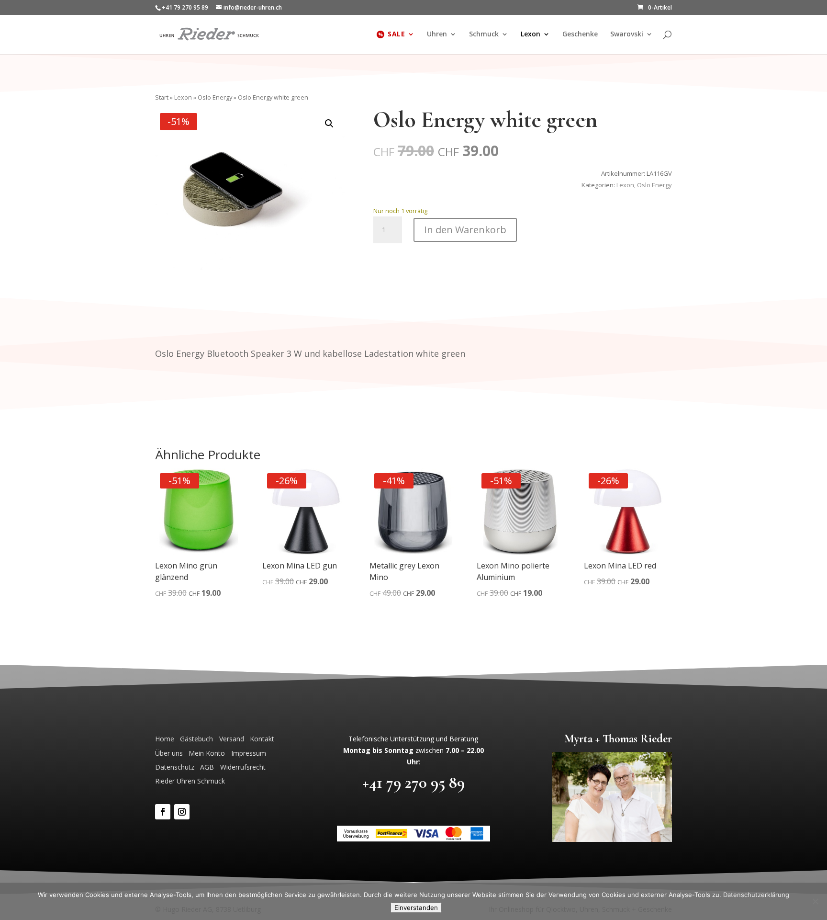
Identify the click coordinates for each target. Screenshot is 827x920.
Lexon (530, 34)
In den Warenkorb (465, 229)
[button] (329, 123)
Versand (231, 738)
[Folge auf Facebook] (162, 811)
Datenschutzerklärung (756, 894)
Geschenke (580, 34)
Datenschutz (174, 767)
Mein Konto (207, 753)
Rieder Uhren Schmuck (190, 780)
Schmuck (484, 34)
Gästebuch (196, 738)
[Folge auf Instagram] (182, 811)
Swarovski (626, 34)
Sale (396, 34)
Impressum (248, 753)
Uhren (437, 34)
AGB (207, 767)
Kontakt (262, 738)
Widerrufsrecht (243, 767)
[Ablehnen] (815, 901)
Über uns (169, 753)
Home (164, 738)
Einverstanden (416, 907)
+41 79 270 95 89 (413, 782)
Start (161, 97)
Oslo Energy (215, 97)
